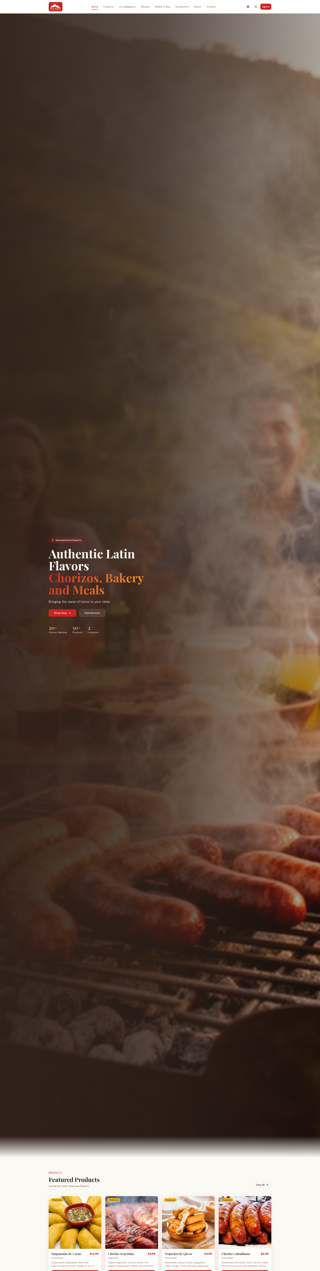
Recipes (145, 6)
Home (95, 6)
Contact (211, 6)
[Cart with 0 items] (255, 6)
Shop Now (60, 613)
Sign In (265, 6)
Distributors (182, 6)
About (197, 6)
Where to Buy (162, 6)
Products (108, 6)
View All (260, 1184)
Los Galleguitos (127, 6)
